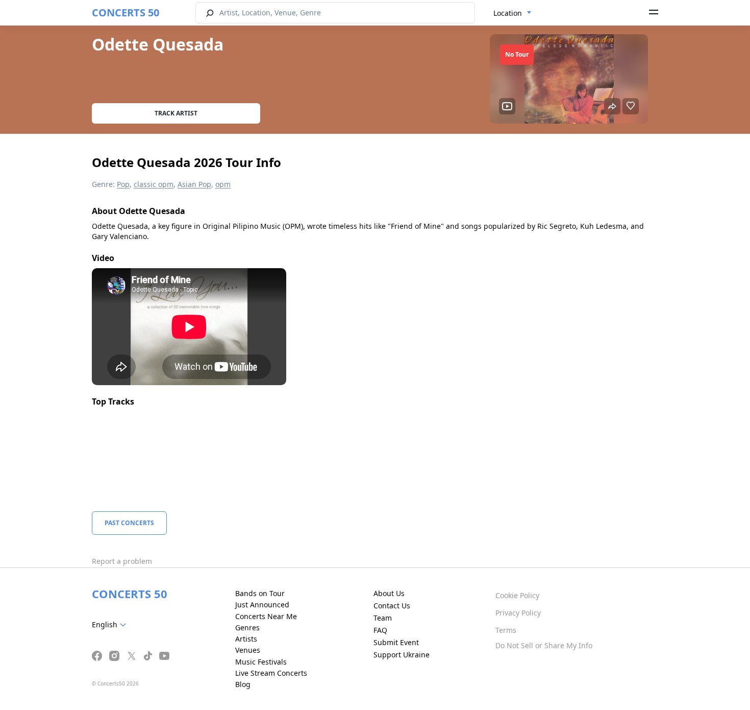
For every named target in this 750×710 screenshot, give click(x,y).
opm (223, 184)
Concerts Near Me (266, 616)
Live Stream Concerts (271, 673)
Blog (243, 684)
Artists (246, 639)
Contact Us (391, 605)
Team (382, 618)
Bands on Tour (260, 593)
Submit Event (396, 642)
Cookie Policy (517, 595)
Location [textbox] (507, 13)
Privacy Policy (518, 613)
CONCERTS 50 (125, 12)
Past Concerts (129, 522)
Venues (247, 650)
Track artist (176, 113)
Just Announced (262, 604)
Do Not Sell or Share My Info (543, 645)
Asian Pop (194, 184)
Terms (505, 630)
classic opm (153, 184)
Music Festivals (261, 662)
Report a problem (122, 561)
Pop (123, 184)
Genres (247, 627)
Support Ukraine (401, 654)
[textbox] (111, 624)
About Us (389, 593)
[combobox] (512, 13)
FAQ (380, 630)
